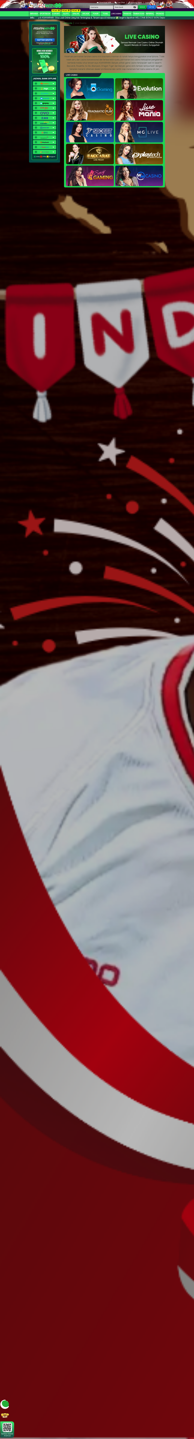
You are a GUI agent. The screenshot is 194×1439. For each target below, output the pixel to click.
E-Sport (56, 14)
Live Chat (121, 2)
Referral (150, 14)
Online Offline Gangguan (45, 156)
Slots (66, 14)
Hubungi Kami (136, 2)
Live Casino (116, 14)
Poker (95, 14)
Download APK (105, 2)
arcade (85, 14)
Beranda (34, 14)
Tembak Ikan (138, 14)
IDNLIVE (76, 14)
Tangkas (127, 14)
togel (105, 14)
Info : (32, 18)
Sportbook (45, 14)
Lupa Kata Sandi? (152, 2)
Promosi (160, 14)
